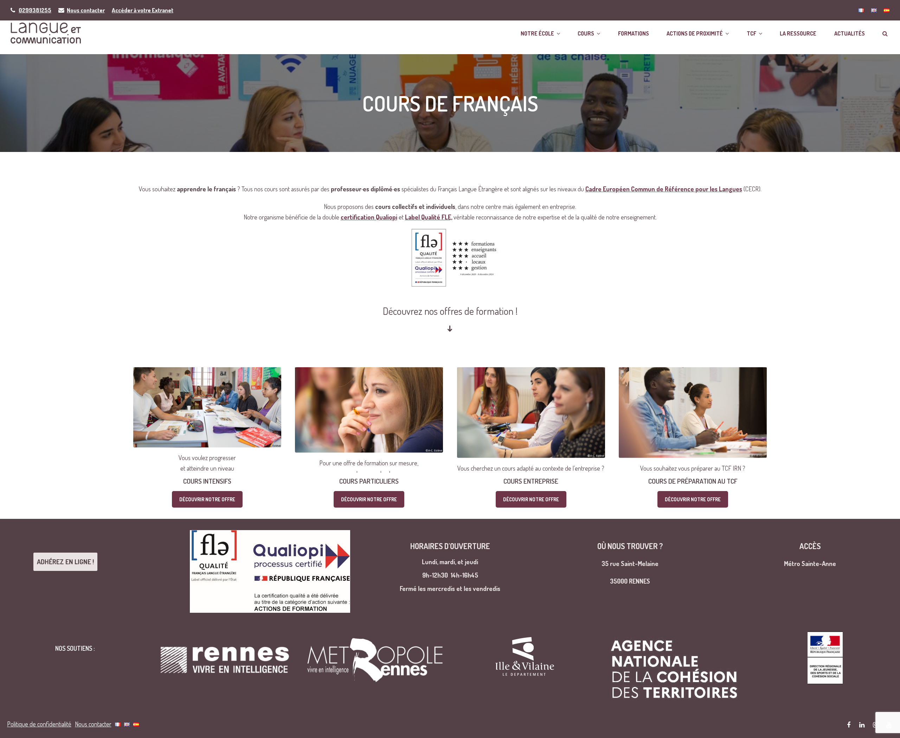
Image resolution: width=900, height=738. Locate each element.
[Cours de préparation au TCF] (692, 420)
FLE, (428, 217)
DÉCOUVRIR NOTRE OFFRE (207, 499)
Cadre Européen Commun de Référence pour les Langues (663, 189)
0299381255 (35, 10)
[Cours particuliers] (368, 420)
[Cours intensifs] (207, 420)
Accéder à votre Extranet (142, 10)
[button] (885, 32)
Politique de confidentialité (39, 724)
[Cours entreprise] (531, 420)
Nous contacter (86, 10)
